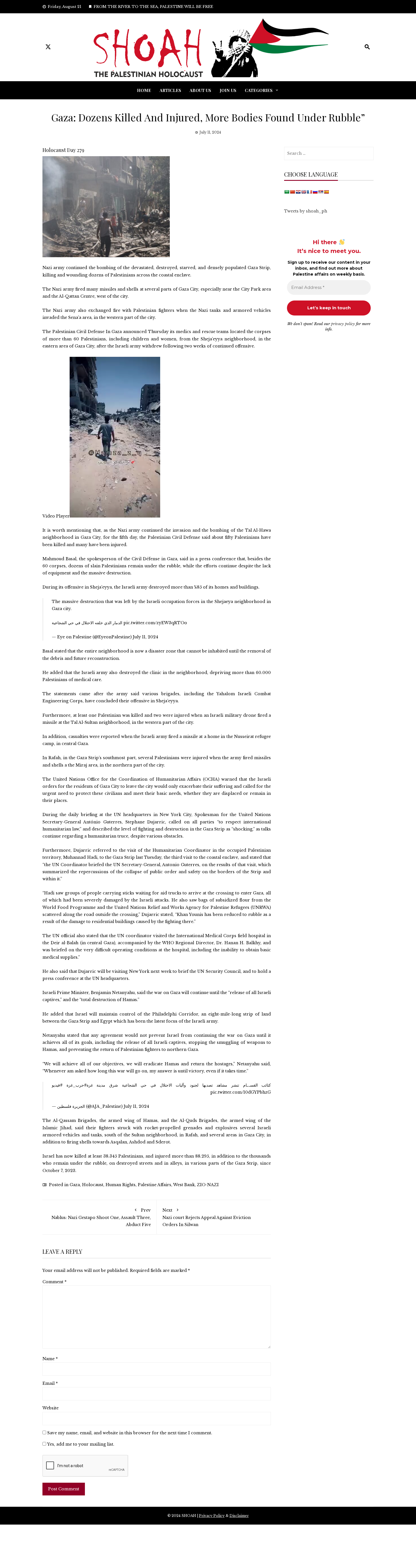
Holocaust (92, 1184)
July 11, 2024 (145, 636)
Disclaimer (239, 1516)
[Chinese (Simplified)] (292, 192)
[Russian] (315, 192)
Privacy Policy (212, 1516)
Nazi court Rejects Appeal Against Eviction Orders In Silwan (206, 1217)
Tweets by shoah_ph (305, 211)
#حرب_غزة (77, 1085)
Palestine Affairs (154, 1184)
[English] (303, 192)
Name (50, 1358)
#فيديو (57, 1085)
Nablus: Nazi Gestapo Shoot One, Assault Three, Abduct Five (101, 1217)
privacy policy (343, 323)
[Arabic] (286, 192)
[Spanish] (326, 192)
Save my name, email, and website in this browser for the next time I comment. (129, 1432)
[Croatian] (298, 192)
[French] (309, 192)
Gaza (75, 1184)
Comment (54, 1281)
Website (50, 1408)
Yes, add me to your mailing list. (80, 1444)
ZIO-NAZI (208, 1184)
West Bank (184, 1184)
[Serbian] (320, 192)
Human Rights (121, 1184)
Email (50, 1383)
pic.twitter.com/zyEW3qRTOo (155, 622)
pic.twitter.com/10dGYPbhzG (240, 1092)
